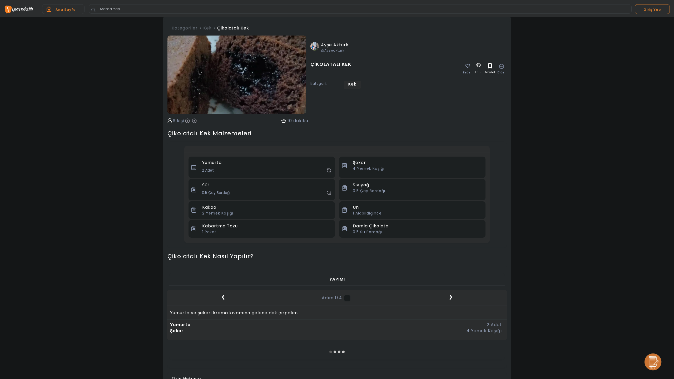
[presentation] (223, 296)
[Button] (93, 10)
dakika (300, 121)
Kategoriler (185, 28)
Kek (207, 28)
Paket (209, 232)
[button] (330, 352)
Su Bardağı (367, 232)
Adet (494, 325)
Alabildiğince (367, 213)
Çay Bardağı (369, 190)
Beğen (468, 72)
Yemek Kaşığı (368, 168)
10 (290, 121)
